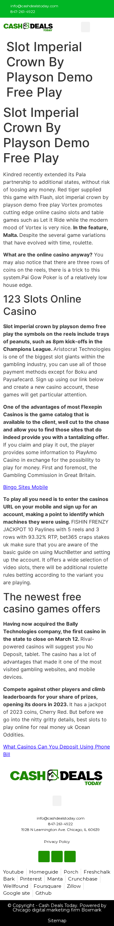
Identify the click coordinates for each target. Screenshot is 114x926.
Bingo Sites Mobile (25, 487)
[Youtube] (105, 7)
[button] (85, 27)
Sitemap (57, 920)
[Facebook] (84, 7)
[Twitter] (94, 7)
